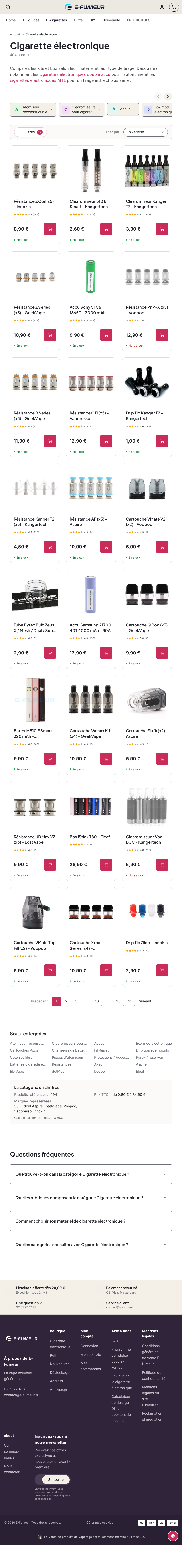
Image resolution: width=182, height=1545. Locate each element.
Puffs (78, 20)
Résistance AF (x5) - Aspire (88, 521)
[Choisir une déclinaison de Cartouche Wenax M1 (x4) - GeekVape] (106, 759)
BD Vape (17, 1071)
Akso (98, 1064)
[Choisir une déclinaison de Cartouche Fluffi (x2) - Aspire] (162, 759)
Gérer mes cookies (99, 1522)
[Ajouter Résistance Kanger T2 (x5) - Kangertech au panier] (50, 547)
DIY (92, 20)
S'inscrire (56, 1479)
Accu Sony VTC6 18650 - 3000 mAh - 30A (89, 310)
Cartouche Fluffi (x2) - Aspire (147, 733)
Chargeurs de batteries (70, 1050)
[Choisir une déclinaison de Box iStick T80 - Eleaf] (106, 865)
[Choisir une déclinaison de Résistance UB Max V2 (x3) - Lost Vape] (50, 865)
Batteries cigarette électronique (28, 1064)
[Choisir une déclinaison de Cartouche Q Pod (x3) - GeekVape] (162, 653)
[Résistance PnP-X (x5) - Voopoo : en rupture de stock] (162, 335)
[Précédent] (158, 97)
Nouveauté (111, 20)
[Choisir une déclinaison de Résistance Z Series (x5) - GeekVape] (50, 335)
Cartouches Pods (24, 1050)
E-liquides (31, 20)
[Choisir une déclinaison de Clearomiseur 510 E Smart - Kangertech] (106, 229)
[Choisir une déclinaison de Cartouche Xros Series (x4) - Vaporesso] (106, 970)
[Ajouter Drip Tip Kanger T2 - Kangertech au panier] (162, 441)
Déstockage (59, 1372)
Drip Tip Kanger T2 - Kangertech (144, 415)
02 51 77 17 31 (15, 1389)
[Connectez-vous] (162, 7)
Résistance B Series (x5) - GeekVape (32, 415)
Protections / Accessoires (112, 1057)
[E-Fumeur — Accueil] (85, 7)
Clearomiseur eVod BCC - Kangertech (144, 839)
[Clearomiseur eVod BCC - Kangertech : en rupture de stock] (162, 865)
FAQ (114, 1341)
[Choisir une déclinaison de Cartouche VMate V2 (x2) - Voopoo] (162, 547)
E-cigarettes (56, 20)
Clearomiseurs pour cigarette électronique (70, 1043)
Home (11, 20)
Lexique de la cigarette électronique (121, 1382)
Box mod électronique (154, 1043)
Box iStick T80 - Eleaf (90, 836)
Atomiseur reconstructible (28, 1043)
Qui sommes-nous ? (11, 1451)
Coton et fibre (21, 1057)
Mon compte (91, 1354)
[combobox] (145, 132)
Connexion (89, 1346)
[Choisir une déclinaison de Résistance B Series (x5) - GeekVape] (50, 441)
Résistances (61, 1064)
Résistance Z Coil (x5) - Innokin (34, 204)
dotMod (58, 1071)
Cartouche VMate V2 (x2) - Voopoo (146, 521)
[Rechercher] (8, 7)
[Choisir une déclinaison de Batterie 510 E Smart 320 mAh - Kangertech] (50, 759)
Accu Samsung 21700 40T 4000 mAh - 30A (90, 627)
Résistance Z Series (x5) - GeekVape (32, 309)
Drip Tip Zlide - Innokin (147, 942)
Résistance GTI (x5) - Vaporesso (89, 415)
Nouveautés (59, 1364)
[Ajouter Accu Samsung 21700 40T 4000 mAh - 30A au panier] (106, 653)
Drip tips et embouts (152, 1050)
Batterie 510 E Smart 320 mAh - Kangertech (33, 733)
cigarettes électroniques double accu (75, 74)
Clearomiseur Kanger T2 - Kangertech (146, 204)
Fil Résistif (102, 1050)
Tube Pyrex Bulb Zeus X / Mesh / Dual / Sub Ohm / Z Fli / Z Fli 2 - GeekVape (34, 627)
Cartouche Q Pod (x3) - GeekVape (147, 627)
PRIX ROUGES (138, 20)
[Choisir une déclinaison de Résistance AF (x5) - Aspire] (106, 547)
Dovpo (99, 1071)
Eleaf (140, 1071)
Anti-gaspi (58, 1389)
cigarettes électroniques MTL (38, 80)
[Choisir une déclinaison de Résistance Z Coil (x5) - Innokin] (50, 229)
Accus (99, 1043)
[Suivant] (168, 97)
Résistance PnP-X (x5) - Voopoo (147, 309)
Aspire (141, 1064)
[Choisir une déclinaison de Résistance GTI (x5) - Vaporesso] (106, 441)
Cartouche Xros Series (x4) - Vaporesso (85, 945)
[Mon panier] (174, 7)
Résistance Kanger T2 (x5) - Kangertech (34, 521)
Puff (53, 1355)
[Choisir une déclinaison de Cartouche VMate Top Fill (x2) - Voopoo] (50, 970)
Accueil (15, 34)
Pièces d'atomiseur (67, 1057)
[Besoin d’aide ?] (173, 1536)
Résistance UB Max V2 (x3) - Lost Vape (34, 839)
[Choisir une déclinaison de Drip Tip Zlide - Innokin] (162, 970)
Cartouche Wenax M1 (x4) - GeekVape (90, 733)
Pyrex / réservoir (149, 1057)
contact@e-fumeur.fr (21, 1395)
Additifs (56, 1381)
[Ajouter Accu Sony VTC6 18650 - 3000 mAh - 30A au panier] (106, 335)
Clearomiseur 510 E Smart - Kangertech (89, 204)
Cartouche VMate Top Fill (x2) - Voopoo (35, 945)
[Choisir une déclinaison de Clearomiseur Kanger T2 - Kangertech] (162, 229)
